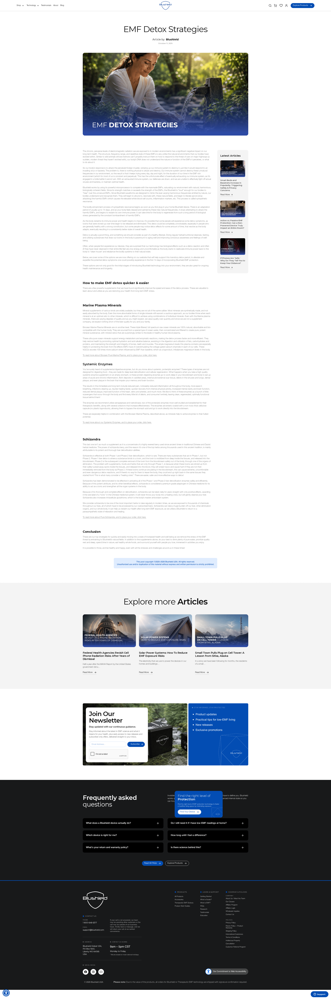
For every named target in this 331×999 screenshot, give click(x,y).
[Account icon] (286, 5)
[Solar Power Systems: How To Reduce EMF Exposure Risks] (165, 630)
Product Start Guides (182, 906)
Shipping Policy (231, 931)
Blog (62, 5)
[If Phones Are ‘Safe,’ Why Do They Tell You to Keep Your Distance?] (232, 246)
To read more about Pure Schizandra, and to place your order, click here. (114, 517)
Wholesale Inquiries (232, 911)
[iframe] (319, 994)
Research (203, 909)
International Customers (234, 934)
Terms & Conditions (233, 937)
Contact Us (230, 914)
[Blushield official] (93, 972)
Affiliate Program (232, 905)
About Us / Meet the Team (235, 898)
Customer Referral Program (236, 947)
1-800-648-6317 (90, 923)
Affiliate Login (230, 908)
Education (204, 915)
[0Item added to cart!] (275, 5)
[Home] (165, 5)
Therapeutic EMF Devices (184, 903)
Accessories (179, 899)
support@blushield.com (93, 930)
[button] (21, 5)
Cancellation (230, 943)
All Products (179, 896)
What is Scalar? (206, 899)
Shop (19, 5)
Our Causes (230, 901)
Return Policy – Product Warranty (234, 927)
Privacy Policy (231, 922)
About (55, 5)
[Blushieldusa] (85, 972)
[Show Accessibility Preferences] (6, 992)
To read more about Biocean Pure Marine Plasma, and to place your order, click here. (120, 355)
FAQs (202, 906)
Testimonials (46, 5)
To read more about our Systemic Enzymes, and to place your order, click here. (117, 422)
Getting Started (205, 896)
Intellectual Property (233, 940)
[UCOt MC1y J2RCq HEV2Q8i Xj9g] (101, 972)
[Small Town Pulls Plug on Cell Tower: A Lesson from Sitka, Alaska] (221, 630)
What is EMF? (205, 903)
